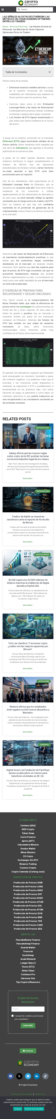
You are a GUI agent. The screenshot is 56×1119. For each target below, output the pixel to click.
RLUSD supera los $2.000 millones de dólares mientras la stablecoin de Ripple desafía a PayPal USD (28, 583)
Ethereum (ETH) (11, 141)
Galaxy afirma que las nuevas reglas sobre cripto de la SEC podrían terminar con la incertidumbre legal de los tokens (28, 456)
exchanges (25, 306)
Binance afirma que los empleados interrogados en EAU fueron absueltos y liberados (28, 709)
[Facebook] (10, 1076)
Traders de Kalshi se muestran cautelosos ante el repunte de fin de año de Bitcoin (28, 519)
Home (5, 26)
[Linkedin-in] (37, 1076)
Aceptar (17, 1109)
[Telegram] (28, 1076)
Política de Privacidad (21, 1094)
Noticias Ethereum (19, 26)
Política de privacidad (34, 1109)
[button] (2, 9)
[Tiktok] (45, 1076)
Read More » (28, 478)
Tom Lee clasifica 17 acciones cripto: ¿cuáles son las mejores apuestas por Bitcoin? (28, 646)
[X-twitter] (19, 1076)
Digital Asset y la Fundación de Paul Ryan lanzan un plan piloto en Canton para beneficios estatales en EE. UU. (28, 773)
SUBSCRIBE (28, 1026)
